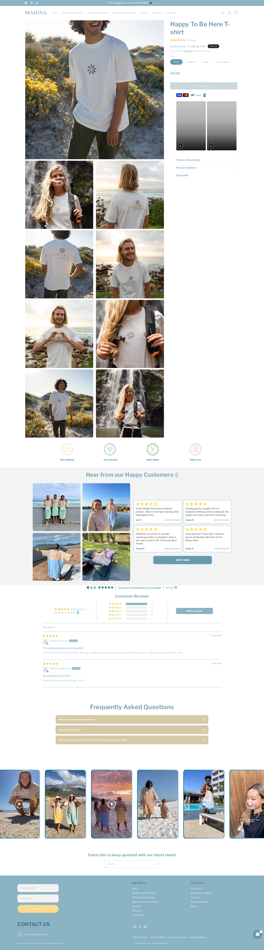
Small (178, 62)
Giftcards (137, 910)
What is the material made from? (77, 719)
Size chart (175, 72)
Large (207, 62)
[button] (222, 12)
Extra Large (224, 62)
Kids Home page (199, 901)
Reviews (195, 897)
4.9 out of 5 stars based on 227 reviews (139, 587)
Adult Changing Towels (144, 893)
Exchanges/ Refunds (202, 893)
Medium (193, 62)
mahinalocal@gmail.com (36, 934)
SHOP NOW (183, 560)
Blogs (194, 906)
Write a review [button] (195, 610)
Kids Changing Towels (143, 897)
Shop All (136, 906)
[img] (50, 636)
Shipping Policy (198, 937)
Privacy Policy (158, 937)
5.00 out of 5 (78, 609)
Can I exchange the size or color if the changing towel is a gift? (93, 739)
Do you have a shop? (70, 729)
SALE (135, 888)
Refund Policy (141, 937)
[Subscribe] (156, 864)
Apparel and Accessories (145, 901)
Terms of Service (178, 937)
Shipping (188, 51)
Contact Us (138, 915)
